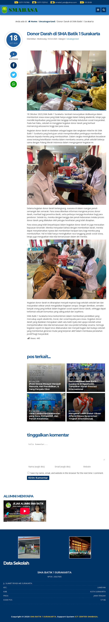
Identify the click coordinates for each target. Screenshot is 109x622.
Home (33, 21)
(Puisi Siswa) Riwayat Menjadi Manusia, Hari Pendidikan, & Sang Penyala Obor (45, 386)
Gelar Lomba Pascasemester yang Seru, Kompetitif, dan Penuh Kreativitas (44, 416)
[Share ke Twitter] (13, 74)
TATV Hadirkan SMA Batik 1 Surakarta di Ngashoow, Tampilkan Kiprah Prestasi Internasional (83, 385)
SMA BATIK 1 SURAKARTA (43, 616)
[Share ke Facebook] (13, 65)
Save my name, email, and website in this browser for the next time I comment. (66, 473)
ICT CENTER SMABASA (86, 616)
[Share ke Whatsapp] (13, 84)
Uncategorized (47, 21)
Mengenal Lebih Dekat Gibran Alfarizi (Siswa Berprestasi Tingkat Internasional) (85, 416)
